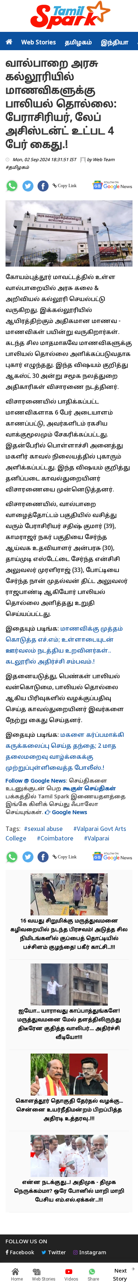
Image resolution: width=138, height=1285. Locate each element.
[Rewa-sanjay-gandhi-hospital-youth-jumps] (69, 985)
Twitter (56, 1253)
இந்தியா (114, 43)
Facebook (21, 1253)
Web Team (103, 160)
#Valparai (95, 838)
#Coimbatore (54, 838)
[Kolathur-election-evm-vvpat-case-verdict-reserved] (69, 1075)
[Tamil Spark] (69, 16)
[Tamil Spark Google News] (112, 185)
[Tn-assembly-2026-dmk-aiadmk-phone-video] (69, 1156)
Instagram (92, 1253)
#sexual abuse (43, 828)
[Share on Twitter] (27, 186)
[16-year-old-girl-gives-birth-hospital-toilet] (69, 895)
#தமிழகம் (17, 167)
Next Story (120, 1275)
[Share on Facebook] (43, 186)
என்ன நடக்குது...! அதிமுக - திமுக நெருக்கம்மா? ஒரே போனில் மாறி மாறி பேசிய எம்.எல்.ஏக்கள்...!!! (69, 1191)
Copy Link (67, 185)
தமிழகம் (78, 43)
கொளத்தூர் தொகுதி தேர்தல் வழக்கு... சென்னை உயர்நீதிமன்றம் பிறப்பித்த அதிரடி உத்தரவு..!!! (69, 1110)
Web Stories (38, 43)
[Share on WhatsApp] (12, 185)
